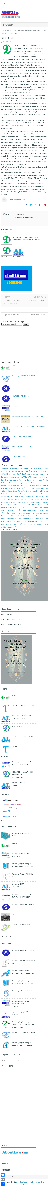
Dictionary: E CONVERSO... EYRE (23, 376)
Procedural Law (18, 200)
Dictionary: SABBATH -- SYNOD (23, 904)
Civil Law (12, 474)
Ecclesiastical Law (7, 485)
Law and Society (6, 502)
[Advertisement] (24, 344)
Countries (8, 480)
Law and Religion (42, 499)
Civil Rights (21, 474)
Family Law (19, 488)
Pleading (45, 508)
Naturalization (9, 508)
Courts (16, 480)
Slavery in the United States (28, 519)
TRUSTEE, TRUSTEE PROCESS (23, 706)
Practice (18, 510)
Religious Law (31, 516)
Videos (24, 524)
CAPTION (5, 757)
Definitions (4, 483)
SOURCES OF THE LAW (20, 396)
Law (35, 499)
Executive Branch (7, 488)
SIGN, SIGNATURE (18, 456)
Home (7, 1177)
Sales (8, 519)
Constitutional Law (12, 477)
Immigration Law (26, 494)
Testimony (8, 521)
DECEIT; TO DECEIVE (20, 726)
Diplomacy (23, 483)
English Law (18, 485)
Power (10, 510)
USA (17, 524)
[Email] (2, 1179)
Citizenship (4, 474)
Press (34, 510)
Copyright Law (36, 477)
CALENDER (43, 471)
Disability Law (33, 483)
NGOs (17, 508)
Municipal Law (27, 505)
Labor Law (30, 499)
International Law (15, 496)
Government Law (33, 491)
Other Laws (27, 507)
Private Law (43, 510)
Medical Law (9, 505)
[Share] (2, 1184)
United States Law (10, 524)
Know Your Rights (19, 499)
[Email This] (40, 205)
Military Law (18, 505)
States (41, 519)
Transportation (32, 521)
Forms (37, 488)
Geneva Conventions (19, 491)
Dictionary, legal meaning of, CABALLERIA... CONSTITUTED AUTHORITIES (23, 1024)
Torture (19, 521)
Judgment (37, 497)
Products (19, 513)
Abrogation (7, 468)
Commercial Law (32, 474)
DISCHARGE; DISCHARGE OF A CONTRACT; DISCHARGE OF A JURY (27, 238)
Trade (25, 521)
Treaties (42, 521)
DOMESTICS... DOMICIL (37, 301)
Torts (15, 521)
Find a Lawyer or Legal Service (11, 624)
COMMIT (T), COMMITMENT (22, 736)
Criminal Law (25, 480)
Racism (23, 516)
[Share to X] (30, 205)
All (8, 200)
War (31, 524)
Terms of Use (29, 1177)
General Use (7, 491)
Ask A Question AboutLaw (11, 619)
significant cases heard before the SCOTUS (27, 416)
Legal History (16, 502)
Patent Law (37, 508)
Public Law (38, 513)
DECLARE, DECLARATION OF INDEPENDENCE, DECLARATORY (22, 774)
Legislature (25, 502)
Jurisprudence (6, 499)
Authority (4, 471)
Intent (3, 497)
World (12, 527)
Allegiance (33, 468)
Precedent (27, 510)
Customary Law (36, 480)
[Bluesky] (2, 1175)
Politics (4, 510)
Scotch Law (13, 519)
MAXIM (14, 366)
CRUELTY (15, 915)
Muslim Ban (36, 505)
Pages (6, 4)
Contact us (40, 1177)
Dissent (43, 483)
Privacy (20, 1177)
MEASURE (15, 406)
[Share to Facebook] (26, 205)
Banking (14, 471)
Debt (46, 480)
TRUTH (14, 746)
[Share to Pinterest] (45, 205)
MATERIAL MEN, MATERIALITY (23, 446)
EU (38, 485)
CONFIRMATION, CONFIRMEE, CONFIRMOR (28, 426)
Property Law (28, 513)
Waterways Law (38, 524)
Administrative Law (19, 468)
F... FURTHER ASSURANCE (21, 925)
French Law (43, 488)
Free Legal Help (6, 615)
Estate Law (28, 485)
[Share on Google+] (35, 205)
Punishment (12, 516)
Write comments (37, 315)
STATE (14, 386)
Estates (34, 485)
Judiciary (45, 497)
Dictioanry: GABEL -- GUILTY (22, 991)
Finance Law (29, 488)
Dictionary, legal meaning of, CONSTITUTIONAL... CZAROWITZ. (21, 1004)
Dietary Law (14, 483)
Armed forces (43, 468)
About (13, 1177)
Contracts (25, 476)
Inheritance (37, 494)
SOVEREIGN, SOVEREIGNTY (22, 436)
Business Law (23, 471)
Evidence (44, 485)
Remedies (39, 516)
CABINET (34, 471)
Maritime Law (36, 502)
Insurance (44, 494)
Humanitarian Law (12, 494)
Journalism (29, 497)
